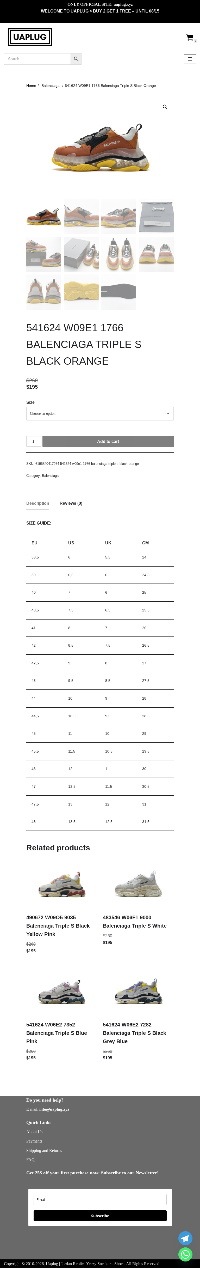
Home (31, 85)
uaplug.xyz (123, 4)
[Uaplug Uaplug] (30, 37)
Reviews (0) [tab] (71, 503)
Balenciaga (50, 85)
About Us (34, 1131)
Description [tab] (37, 503)
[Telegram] (185, 1238)
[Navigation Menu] (190, 59)
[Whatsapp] (185, 1254)
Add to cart (108, 441)
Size (30, 402)
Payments (34, 1141)
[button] (165, 107)
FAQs (31, 1159)
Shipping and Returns (44, 1150)
